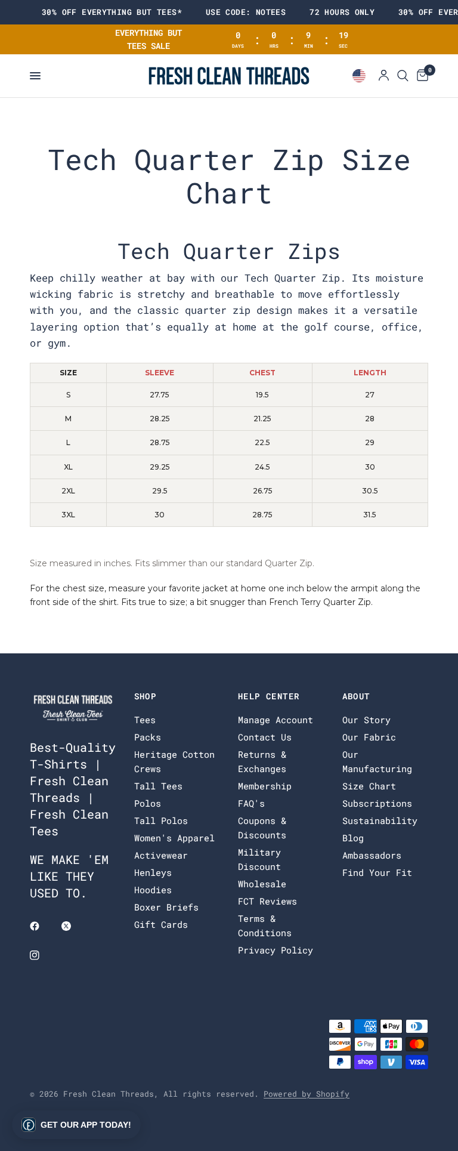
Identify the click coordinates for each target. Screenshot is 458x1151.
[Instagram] (43, 955)
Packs (147, 737)
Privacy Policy (275, 950)
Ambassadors (371, 855)
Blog (353, 838)
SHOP (145, 696)
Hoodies (153, 890)
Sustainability (379, 820)
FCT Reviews (267, 901)
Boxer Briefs (166, 907)
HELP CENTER (268, 696)
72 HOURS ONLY (342, 12)
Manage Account (275, 720)
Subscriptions (377, 803)
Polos (147, 803)
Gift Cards (161, 924)
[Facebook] (43, 926)
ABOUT (356, 696)
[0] (420, 75)
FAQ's (251, 803)
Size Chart (369, 786)
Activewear (161, 855)
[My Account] (384, 75)
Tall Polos (161, 820)
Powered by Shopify (306, 1093)
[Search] (403, 75)
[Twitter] (74, 926)
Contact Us (265, 737)
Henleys (153, 872)
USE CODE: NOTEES (246, 12)
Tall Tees (158, 786)
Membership (265, 786)
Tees (145, 720)
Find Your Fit (377, 872)
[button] (76, 1124)
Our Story (366, 720)
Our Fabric (369, 737)
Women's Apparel (174, 838)
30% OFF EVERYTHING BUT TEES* (112, 12)
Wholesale (262, 884)
